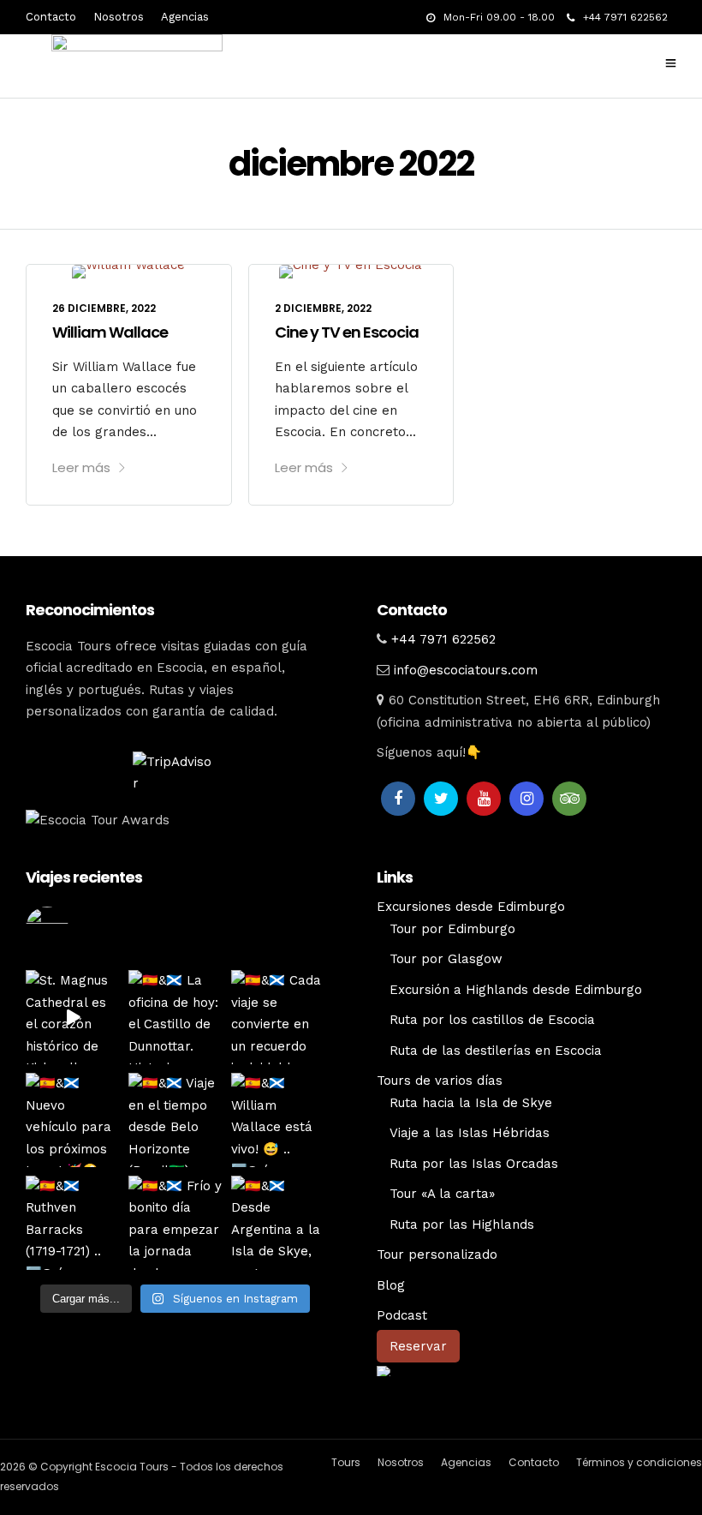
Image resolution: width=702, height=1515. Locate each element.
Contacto (51, 16)
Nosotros (118, 16)
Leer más (81, 467)
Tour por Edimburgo (452, 929)
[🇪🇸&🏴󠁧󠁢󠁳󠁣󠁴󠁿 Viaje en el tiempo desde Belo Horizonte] (175, 1120)
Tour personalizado (437, 1254)
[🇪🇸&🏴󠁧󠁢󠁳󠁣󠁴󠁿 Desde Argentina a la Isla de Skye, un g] (278, 1223)
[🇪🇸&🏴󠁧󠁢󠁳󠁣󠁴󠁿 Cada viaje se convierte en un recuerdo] (278, 1017)
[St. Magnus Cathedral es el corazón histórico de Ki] (73, 1017)
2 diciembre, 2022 (323, 308)
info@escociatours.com (466, 670)
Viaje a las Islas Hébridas (470, 1133)
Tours (345, 1462)
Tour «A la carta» (442, 1193)
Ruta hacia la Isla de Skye (471, 1103)
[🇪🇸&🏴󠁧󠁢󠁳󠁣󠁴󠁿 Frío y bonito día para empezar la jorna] (175, 1223)
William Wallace (110, 332)
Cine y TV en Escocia (347, 332)
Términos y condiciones (639, 1462)
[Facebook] (398, 798)
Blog (391, 1285)
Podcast (402, 1315)
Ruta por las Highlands (462, 1224)
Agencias (185, 16)
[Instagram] (526, 798)
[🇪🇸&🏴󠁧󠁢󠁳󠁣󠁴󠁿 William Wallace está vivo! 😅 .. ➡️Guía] (278, 1120)
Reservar (418, 1346)
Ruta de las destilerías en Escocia (496, 1050)
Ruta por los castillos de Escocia (492, 1019)
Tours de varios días (440, 1080)
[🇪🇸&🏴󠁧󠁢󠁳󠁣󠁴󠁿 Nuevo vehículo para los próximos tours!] (73, 1120)
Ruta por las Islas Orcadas (474, 1163)
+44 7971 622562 (625, 17)
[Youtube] (484, 798)
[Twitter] (441, 798)
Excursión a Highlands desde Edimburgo (516, 989)
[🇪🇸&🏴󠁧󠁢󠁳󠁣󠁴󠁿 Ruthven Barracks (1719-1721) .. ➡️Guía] (73, 1223)
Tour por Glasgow (446, 959)
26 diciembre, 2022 (104, 308)
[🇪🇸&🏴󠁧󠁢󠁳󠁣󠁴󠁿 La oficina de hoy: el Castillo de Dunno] (175, 1017)
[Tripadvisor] (569, 798)
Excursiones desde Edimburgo (471, 906)
